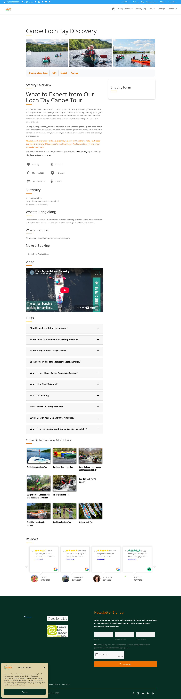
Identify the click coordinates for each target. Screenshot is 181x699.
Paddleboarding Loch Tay (37, 467)
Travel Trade (173, 2)
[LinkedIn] (42, 2)
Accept (25, 692)
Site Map (66, 685)
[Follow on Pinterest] (153, 693)
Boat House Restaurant (72, 144)
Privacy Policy (54, 685)
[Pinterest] (49, 2)
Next (154, 567)
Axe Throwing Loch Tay (62, 522)
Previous (26, 567)
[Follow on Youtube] (143, 693)
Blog (142, 2)
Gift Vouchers (151, 2)
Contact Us (172, 9)
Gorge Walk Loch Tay (61, 495)
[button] (44, 667)
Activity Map (141, 9)
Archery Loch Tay (86, 522)
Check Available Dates (38, 73)
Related (63, 73)
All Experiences (124, 9)
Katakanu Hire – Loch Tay (63, 467)
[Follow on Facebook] (133, 693)
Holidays (161, 9)
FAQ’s (54, 73)
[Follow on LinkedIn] (148, 693)
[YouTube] (46, 2)
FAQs (162, 2)
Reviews (136, 2)
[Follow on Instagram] (138, 693)
